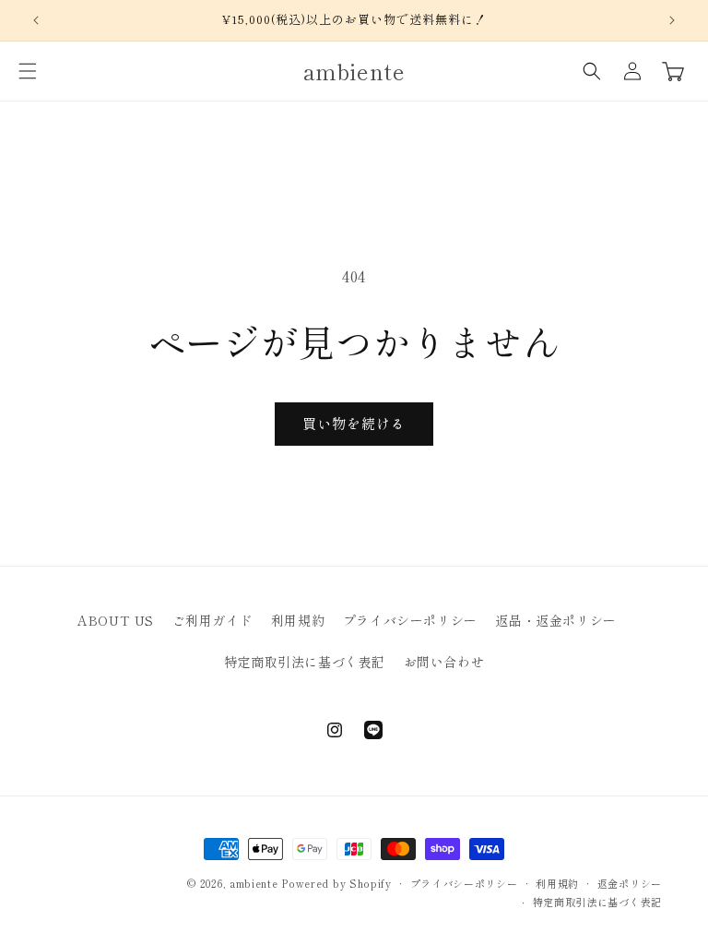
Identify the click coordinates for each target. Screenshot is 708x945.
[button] (27, 71)
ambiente (254, 883)
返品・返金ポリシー (555, 620)
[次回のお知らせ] (672, 20)
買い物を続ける (354, 423)
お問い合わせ (444, 661)
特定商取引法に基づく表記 (304, 661)
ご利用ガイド (213, 620)
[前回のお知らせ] (36, 20)
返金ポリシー (629, 883)
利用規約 (297, 620)
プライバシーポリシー (410, 620)
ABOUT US (115, 620)
